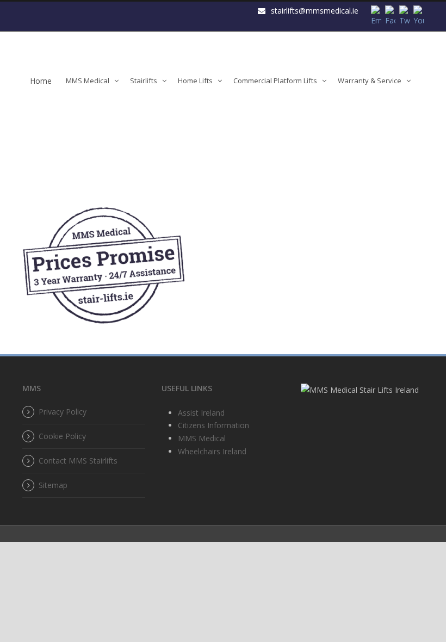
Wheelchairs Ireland (212, 451)
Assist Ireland (201, 413)
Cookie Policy (62, 436)
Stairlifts (143, 80)
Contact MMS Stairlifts (78, 460)
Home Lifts (195, 80)
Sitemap (53, 485)
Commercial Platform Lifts (275, 80)
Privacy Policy (62, 411)
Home (41, 81)
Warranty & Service (369, 80)
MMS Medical (87, 80)
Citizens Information (213, 425)
